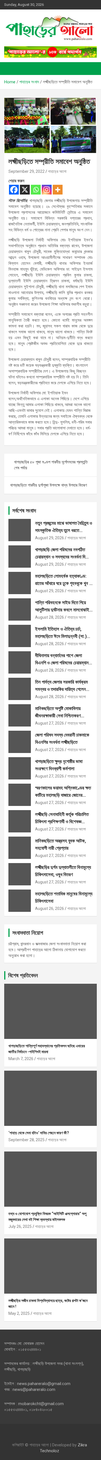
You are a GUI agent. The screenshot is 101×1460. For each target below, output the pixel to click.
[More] (58, 190)
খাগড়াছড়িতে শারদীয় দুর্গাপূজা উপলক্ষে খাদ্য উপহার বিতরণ (48, 485)
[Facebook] (14, 190)
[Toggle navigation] (11, 68)
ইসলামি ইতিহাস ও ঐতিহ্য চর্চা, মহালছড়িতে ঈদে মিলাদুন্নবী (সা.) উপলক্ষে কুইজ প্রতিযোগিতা (61, 636)
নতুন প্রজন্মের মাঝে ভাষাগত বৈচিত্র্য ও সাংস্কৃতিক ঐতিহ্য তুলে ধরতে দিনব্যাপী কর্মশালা (63, 530)
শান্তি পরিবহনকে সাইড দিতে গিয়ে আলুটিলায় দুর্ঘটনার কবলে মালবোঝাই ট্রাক (62, 610)
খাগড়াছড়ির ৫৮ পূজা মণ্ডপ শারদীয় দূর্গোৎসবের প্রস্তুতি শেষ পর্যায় (51, 465)
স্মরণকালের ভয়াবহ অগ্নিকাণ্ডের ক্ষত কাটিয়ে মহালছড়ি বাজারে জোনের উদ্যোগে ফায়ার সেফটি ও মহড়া (63, 795)
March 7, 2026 (20, 1058)
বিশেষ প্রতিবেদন (23, 975)
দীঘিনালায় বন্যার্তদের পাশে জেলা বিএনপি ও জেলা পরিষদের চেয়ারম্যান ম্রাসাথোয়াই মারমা (62, 662)
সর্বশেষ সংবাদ (24, 510)
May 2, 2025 (19, 1313)
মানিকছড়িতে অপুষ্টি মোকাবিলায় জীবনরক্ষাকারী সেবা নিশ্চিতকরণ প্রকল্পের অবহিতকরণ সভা (58, 715)
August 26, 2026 (49, 908)
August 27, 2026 (49, 723)
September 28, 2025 (26, 1140)
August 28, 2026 (49, 617)
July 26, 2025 (20, 1226)
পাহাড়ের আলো (57, 171)
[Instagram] (47, 190)
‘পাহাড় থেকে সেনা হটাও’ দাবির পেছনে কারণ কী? (38, 1133)
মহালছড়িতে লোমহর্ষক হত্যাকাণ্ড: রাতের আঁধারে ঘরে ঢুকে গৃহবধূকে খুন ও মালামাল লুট (63, 583)
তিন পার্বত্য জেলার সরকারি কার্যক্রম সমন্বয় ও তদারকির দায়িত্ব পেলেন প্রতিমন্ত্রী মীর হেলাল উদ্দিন (61, 689)
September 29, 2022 (26, 171)
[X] (25, 190)
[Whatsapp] (36, 190)
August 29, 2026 (49, 538)
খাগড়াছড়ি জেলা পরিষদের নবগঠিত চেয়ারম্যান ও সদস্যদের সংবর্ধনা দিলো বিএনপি (62, 557)
